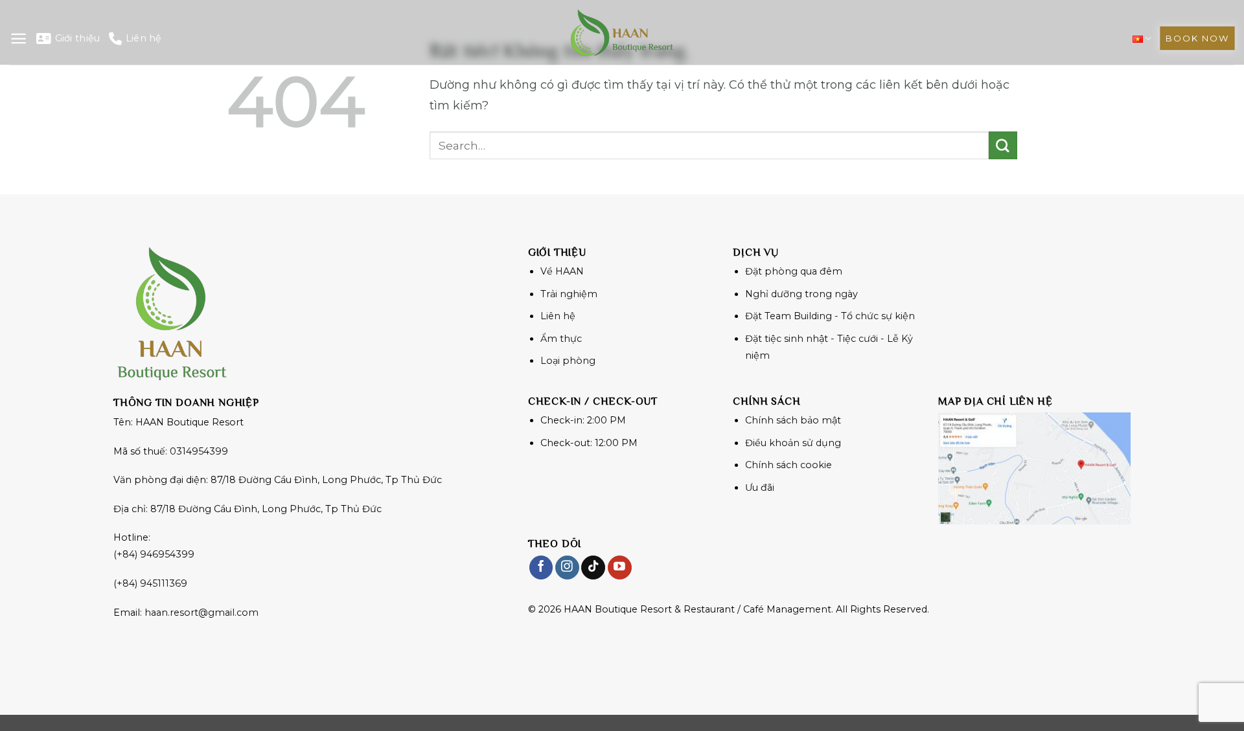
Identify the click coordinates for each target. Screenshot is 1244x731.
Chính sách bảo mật (793, 420)
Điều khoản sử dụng (793, 443)
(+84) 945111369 (150, 583)
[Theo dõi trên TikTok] (593, 567)
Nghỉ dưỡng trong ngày (801, 294)
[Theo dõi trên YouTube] (620, 567)
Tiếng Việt (1142, 38)
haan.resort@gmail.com (201, 612)
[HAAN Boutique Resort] (622, 32)
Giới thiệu (77, 38)
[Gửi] (1003, 145)
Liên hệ (143, 38)
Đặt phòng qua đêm (793, 271)
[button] (18, 38)
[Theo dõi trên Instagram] (567, 567)
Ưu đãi (759, 487)
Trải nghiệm (568, 294)
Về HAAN (562, 271)
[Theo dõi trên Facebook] (541, 567)
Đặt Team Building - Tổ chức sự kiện (830, 316)
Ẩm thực (561, 338)
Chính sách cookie (788, 465)
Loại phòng (567, 360)
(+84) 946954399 (153, 554)
